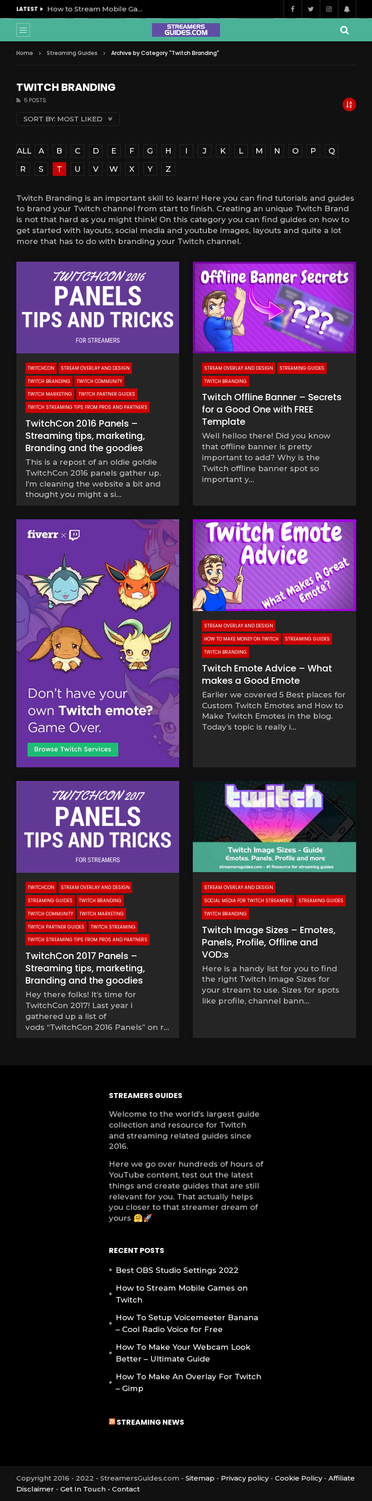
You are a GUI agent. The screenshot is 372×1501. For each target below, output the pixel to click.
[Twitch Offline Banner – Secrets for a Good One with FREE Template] (274, 307)
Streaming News (150, 1422)
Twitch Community (99, 381)
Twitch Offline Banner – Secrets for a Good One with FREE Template (272, 409)
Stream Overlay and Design (95, 368)
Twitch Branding (49, 381)
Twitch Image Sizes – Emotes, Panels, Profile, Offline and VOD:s (269, 942)
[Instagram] (329, 9)
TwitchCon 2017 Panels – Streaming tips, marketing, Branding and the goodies (85, 968)
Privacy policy (245, 1478)
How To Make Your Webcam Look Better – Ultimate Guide (183, 1352)
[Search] (344, 30)
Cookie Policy (298, 1478)
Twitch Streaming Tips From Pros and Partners (87, 407)
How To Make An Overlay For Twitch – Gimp (188, 1382)
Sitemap (200, 1478)
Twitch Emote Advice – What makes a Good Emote (267, 674)
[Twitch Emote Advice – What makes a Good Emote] (274, 565)
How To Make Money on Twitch (241, 639)
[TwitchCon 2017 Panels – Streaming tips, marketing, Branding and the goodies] (98, 827)
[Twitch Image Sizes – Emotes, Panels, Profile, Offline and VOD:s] (274, 827)
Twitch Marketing (50, 394)
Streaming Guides (72, 53)
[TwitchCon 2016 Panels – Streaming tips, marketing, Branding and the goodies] (98, 307)
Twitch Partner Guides (106, 394)
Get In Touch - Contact (100, 1489)
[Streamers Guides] (186, 30)
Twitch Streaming (113, 927)
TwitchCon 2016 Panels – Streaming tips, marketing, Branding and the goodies (85, 435)
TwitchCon (41, 368)
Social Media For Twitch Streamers (248, 900)
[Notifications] (347, 9)
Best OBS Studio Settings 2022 (177, 1270)
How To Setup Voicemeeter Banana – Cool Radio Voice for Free (187, 1323)
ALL (23, 150)
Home (24, 53)
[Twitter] (311, 9)
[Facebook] (293, 9)
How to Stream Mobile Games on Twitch (97, 9)
